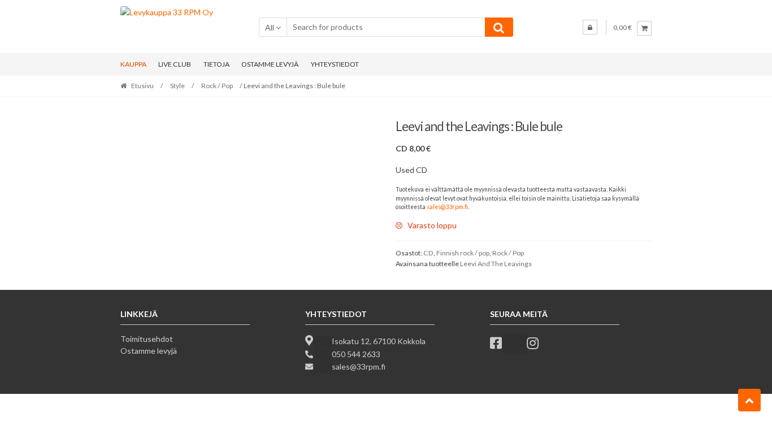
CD (428, 253)
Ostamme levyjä (148, 350)
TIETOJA (216, 64)
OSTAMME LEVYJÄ (269, 64)
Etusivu (142, 85)
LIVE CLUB (174, 64)
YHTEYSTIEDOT (335, 64)
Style (177, 85)
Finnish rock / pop (462, 253)
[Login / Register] (590, 27)
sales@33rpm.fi (447, 206)
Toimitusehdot (146, 339)
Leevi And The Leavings (496, 263)
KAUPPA (133, 64)
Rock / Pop (217, 85)
